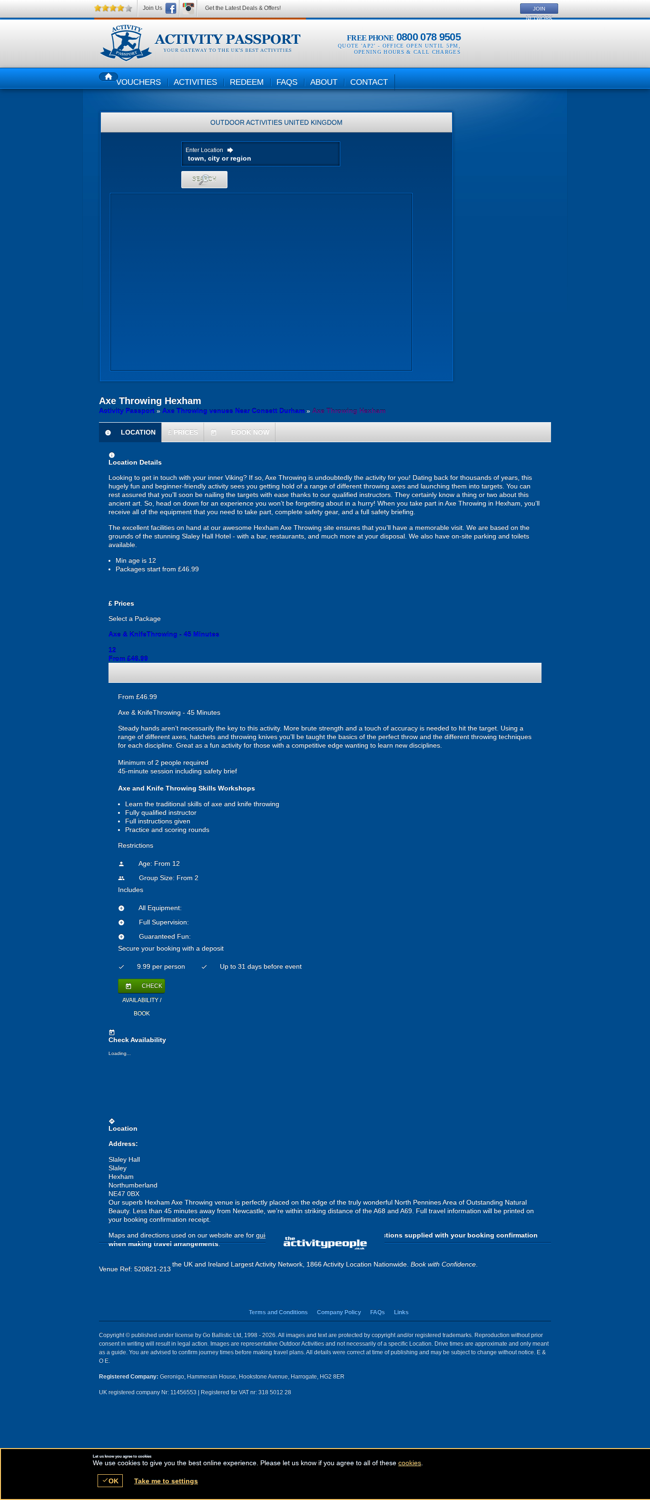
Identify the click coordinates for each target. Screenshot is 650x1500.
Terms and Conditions (278, 1312)
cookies (409, 1463)
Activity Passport (127, 411)
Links (401, 1312)
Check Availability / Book (142, 988)
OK (110, 1481)
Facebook (170, 8)
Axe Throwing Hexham (200, 43)
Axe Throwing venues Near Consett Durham (233, 411)
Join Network (539, 10)
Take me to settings (166, 1481)
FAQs (377, 1312)
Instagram (188, 8)
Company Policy (339, 1312)
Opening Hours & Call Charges (407, 52)
